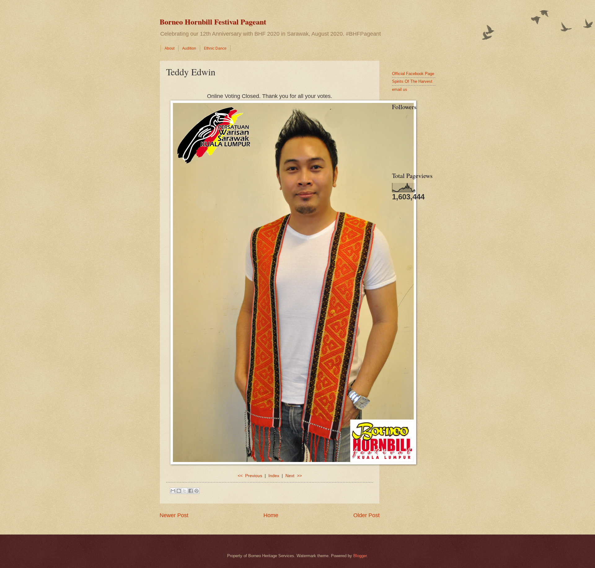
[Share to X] (185, 491)
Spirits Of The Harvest (412, 81)
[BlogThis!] (179, 491)
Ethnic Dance (215, 48)
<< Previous (250, 475)
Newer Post (174, 515)
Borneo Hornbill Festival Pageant (213, 21)
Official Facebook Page (413, 73)
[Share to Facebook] (190, 491)
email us (399, 89)
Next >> (293, 475)
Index (273, 475)
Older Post (366, 515)
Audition (189, 48)
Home (270, 515)
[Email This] (173, 491)
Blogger (360, 555)
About (169, 48)
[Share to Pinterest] (196, 491)
